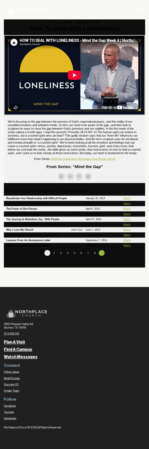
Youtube (9, 412)
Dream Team (11, 391)
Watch (127, 198)
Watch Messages (20, 357)
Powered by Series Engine (130, 264)
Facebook (10, 406)
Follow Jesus (11, 372)
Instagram (10, 418)
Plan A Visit (14, 342)
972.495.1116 (11, 333)
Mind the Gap (59, 158)
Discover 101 (11, 384)
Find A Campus (18, 349)
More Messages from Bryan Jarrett (93, 158)
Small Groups (12, 378)
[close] (141, 11)
